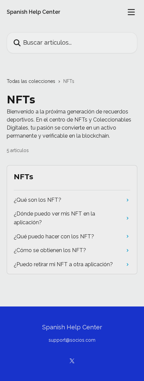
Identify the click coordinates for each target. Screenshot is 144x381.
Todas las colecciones (31, 81)
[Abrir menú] (131, 12)
